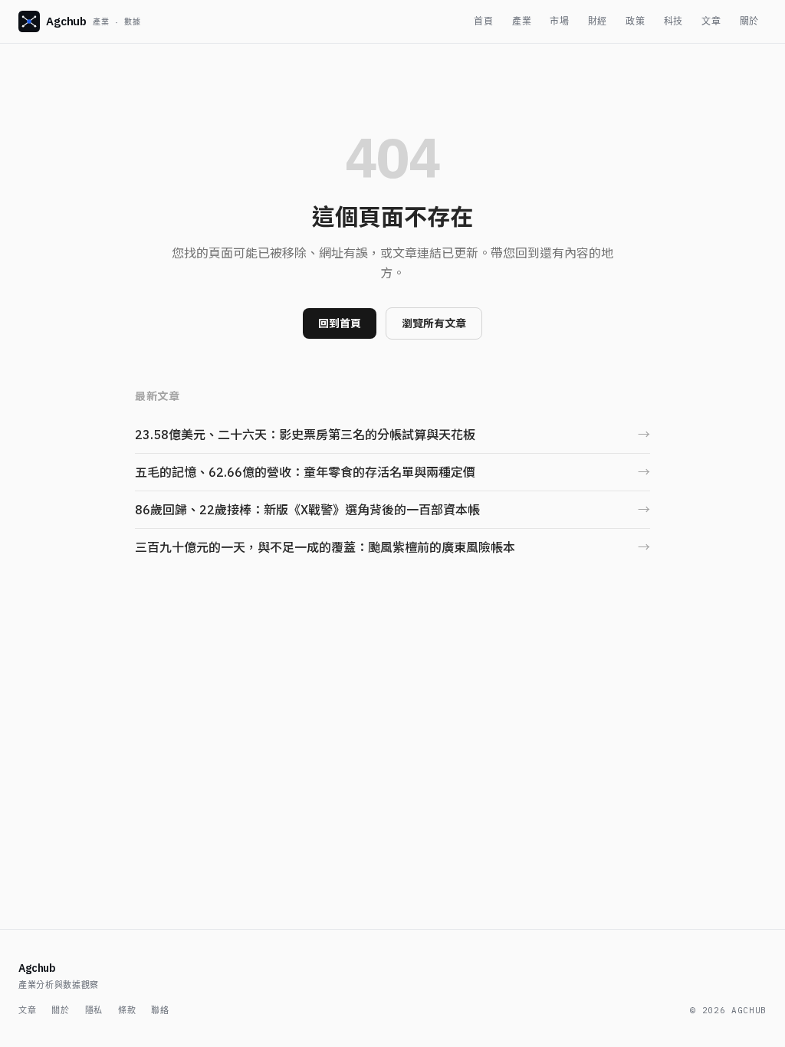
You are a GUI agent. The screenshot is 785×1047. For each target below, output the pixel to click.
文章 (711, 21)
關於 (749, 21)
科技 (673, 21)
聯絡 (160, 1010)
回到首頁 (339, 323)
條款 (127, 1010)
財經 (597, 21)
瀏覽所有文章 (434, 323)
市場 (559, 21)
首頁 (483, 21)
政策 (635, 21)
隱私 (94, 1010)
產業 (521, 21)
